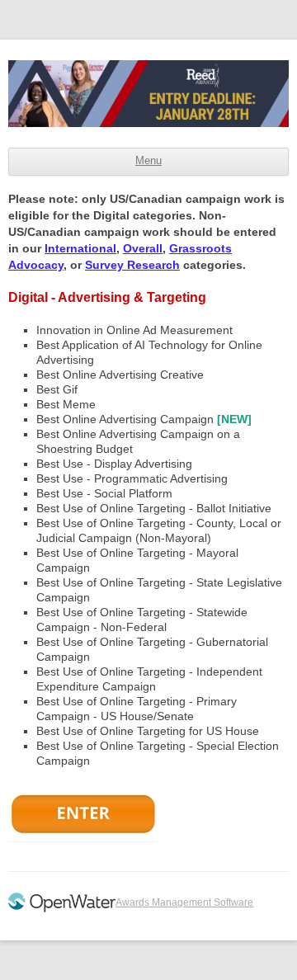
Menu (148, 161)
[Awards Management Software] (62, 909)
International (80, 248)
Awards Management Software (184, 902)
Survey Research (132, 264)
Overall (143, 248)
